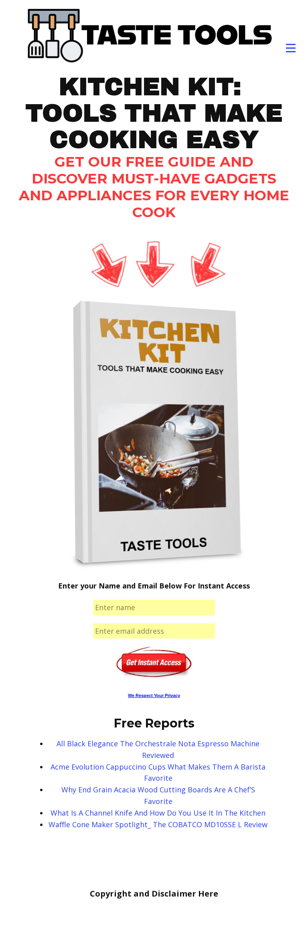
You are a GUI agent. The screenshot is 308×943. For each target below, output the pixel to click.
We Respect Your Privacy (154, 695)
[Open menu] (290, 48)
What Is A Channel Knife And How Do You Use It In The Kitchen (158, 813)
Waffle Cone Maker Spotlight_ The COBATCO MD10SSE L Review (158, 824)
